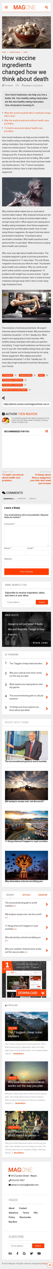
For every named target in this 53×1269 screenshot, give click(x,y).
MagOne (46, 1264)
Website (8, 559)
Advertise (13, 1213)
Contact (23, 1208)
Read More (19, 1054)
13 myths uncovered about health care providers (12, 477)
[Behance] (10, 1253)
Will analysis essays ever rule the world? (24, 801)
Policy (12, 1217)
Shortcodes (25, 1217)
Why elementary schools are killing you (24, 881)
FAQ (36, 1213)
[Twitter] (31, 1253)
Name (7, 548)
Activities (14, 1127)
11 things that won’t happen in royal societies (26, 841)
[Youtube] (39, 1253)
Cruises (12, 1078)
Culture (12, 1028)
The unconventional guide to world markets (26, 761)
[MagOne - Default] (23, 9)
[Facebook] (17, 1253)
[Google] (24, 1253)
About (11, 1208)
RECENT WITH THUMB (17, 722)
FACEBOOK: (22, 498)
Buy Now (13, 1222)
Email (30, 548)
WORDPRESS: (9, 499)
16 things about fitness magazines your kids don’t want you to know (40, 479)
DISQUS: (32, 498)
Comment (9, 524)
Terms (26, 1213)
